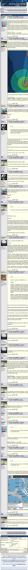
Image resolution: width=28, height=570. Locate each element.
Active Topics (23, 3)
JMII (21, 171)
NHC (17, 49)
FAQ (21, 4)
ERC (24, 189)
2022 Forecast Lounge (3, 10)
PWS (9, 117)
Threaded (24, 10)
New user (11, 4)
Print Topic (3, 544)
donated (13, 560)
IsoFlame (22, 331)
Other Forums (12, 3)
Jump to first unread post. (7, 15)
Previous (9, 10)
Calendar (18, 5)
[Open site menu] (1, 1)
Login (2, 5)
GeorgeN (22, 38)
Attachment (25, 39)
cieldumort (22, 236)
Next (18, 10)
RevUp (21, 16)
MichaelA (22, 121)
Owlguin (22, 422)
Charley (14, 46)
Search (17, 3)
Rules (24, 4)
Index (14, 10)
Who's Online (17, 4)
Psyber (21, 157)
